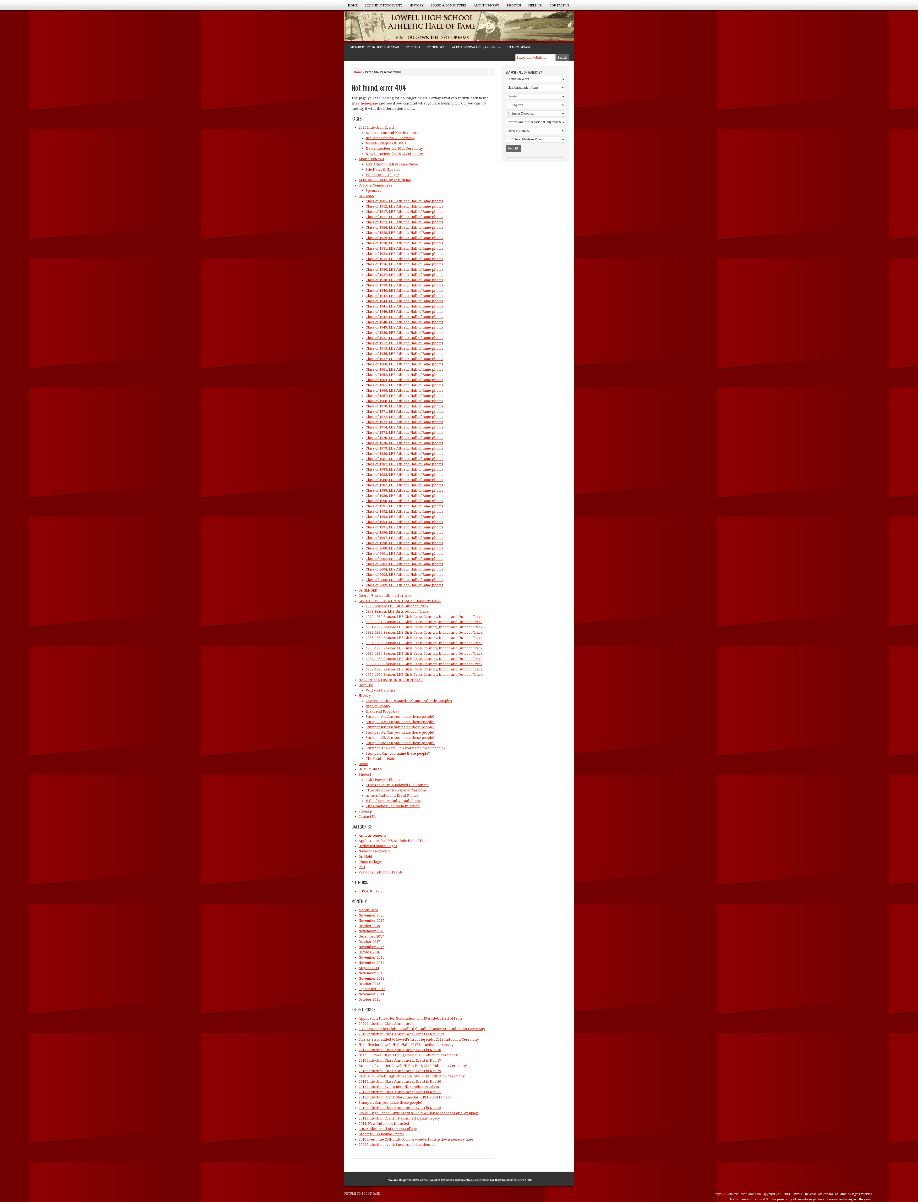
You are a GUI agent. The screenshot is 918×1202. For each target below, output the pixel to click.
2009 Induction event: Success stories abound (397, 1145)
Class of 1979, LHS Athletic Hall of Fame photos (404, 448)
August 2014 (369, 968)
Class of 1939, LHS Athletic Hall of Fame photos (404, 285)
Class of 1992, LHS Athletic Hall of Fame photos (404, 511)
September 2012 (372, 989)
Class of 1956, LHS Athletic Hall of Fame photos (404, 354)
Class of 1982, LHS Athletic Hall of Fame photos (404, 464)
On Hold (365, 856)
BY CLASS (413, 47)
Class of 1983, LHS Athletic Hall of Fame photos (404, 469)
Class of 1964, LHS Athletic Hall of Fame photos (404, 380)
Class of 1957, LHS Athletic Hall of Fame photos (404, 359)
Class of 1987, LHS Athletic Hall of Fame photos (404, 485)
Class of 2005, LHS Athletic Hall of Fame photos (404, 574)
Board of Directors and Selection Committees (458, 1180)
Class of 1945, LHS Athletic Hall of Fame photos (404, 306)
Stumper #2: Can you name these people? (400, 722)
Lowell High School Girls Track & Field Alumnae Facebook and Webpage (419, 1113)
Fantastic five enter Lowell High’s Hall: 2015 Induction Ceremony (413, 1066)
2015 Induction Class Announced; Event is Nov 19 (400, 1071)
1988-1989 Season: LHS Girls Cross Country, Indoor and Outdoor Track (424, 664)
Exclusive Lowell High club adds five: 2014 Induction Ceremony (412, 1076)
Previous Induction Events (381, 872)
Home (353, 5)
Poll (362, 867)
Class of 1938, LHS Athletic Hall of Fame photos (404, 280)
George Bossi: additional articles (385, 596)
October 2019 (369, 926)
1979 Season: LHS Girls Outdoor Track (397, 606)
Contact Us (559, 5)
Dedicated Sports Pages (378, 846)
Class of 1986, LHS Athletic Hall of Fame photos (404, 480)
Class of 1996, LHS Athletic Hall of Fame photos (404, 532)
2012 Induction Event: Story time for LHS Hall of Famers (405, 1097)
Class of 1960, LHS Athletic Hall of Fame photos (404, 364)
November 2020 (371, 915)
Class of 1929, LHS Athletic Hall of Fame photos (404, 238)
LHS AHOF (367, 891)
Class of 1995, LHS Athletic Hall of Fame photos (404, 527)
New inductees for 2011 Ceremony (394, 148)
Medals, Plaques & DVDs (386, 143)
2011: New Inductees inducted (384, 1123)
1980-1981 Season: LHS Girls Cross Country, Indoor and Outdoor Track (424, 622)
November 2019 (371, 920)
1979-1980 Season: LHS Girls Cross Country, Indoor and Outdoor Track (424, 617)
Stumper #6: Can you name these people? (400, 743)
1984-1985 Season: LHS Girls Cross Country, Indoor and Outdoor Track (424, 643)
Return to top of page (362, 1193)
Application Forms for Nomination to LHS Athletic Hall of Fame (411, 1018)
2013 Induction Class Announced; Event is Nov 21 (400, 1092)
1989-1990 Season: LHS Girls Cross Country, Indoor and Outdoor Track (424, 669)
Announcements (372, 835)
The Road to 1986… (381, 759)
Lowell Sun (764, 1199)
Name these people (374, 851)
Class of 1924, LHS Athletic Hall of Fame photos (404, 227)
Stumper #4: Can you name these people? (400, 732)
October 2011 (369, 999)
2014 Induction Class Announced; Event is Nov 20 (400, 1081)
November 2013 (371, 973)
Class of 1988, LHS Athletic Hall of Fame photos (404, 490)
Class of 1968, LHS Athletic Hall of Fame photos (404, 401)
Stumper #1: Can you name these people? (400, 717)
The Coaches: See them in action (393, 806)
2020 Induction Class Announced (386, 1024)
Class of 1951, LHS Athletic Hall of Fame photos (404, 338)
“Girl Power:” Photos (383, 780)
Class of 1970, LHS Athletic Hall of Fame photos (404, 406)
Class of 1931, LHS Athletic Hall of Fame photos (404, 248)
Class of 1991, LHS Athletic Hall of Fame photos (404, 506)
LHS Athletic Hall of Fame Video (392, 164)
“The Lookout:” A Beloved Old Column (397, 785)
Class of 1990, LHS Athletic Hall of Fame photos (404, 501)
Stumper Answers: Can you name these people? (405, 748)
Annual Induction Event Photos (392, 795)
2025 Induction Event (381, 7)
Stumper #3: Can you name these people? (400, 727)
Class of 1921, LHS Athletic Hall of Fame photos (404, 217)
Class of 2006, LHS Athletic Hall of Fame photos (404, 580)
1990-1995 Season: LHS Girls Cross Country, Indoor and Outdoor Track (424, 674)
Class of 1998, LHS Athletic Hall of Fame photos (404, 543)
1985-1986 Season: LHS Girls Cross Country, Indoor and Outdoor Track (424, 648)
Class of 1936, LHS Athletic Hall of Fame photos (404, 264)
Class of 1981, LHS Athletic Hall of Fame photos (404, 459)
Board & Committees (446, 7)
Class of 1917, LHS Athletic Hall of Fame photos (404, 212)
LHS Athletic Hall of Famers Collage (388, 1129)
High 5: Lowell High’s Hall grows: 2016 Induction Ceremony (408, 1055)
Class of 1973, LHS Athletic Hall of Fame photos (404, 422)
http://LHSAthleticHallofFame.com (738, 1194)
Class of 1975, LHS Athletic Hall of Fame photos (404, 432)
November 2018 (371, 931)
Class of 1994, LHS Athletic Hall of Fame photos (404, 522)
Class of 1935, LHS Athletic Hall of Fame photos (404, 259)
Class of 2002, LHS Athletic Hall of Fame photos (404, 559)
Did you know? (378, 706)
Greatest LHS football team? (381, 1134)
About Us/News (485, 7)
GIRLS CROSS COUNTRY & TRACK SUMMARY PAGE (400, 601)
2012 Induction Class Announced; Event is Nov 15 (400, 1108)
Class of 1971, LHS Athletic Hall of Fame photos (404, 411)
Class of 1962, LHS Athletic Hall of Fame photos (404, 375)
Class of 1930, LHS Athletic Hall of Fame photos (404, 243)
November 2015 (371, 957)
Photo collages (370, 862)
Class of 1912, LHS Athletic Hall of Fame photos (404, 206)
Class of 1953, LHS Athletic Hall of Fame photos (404, 348)
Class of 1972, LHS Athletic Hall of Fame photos (404, 417)
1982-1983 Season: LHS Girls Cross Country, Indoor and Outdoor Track (424, 632)
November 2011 (371, 994)
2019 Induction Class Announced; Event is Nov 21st (401, 1034)
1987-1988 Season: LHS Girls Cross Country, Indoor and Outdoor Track (424, 659)
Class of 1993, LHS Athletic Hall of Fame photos (404, 517)
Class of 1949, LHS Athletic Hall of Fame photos (404, 327)
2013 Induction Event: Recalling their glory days (399, 1087)
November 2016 (371, 947)
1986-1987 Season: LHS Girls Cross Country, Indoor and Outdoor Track (424, 653)
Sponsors (373, 190)
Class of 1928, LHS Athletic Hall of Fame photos (404, 233)
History (414, 7)
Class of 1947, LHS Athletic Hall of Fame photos (404, 317)
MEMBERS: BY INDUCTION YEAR (374, 47)
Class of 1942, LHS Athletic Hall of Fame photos (404, 296)
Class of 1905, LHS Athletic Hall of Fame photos (404, 201)
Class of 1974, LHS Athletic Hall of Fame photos (404, 427)
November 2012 (371, 978)
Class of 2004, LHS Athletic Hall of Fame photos (404, 569)
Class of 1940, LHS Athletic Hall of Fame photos (404, 290)
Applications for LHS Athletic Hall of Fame (393, 841)
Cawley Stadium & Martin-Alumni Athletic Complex (409, 701)
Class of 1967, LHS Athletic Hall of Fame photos (404, 396)
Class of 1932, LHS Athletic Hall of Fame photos (404, 254)
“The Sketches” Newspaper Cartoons (396, 790)
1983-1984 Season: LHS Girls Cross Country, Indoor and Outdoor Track (424, 638)
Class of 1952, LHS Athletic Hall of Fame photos (404, 343)
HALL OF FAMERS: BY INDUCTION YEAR (391, 680)
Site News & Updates (383, 169)
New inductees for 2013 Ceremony (394, 154)
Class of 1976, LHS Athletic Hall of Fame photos (404, 438)
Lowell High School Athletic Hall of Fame (392, 27)
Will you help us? (380, 690)
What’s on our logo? (382, 175)
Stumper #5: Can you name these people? (400, 738)
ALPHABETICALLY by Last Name (476, 47)
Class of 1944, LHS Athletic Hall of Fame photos (404, 301)
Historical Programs (382, 711)
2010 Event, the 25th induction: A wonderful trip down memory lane (416, 1139)
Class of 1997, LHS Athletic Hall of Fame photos (404, 538)
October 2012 (369, 984)
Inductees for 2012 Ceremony (390, 138)
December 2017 (371, 936)
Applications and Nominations (391, 133)
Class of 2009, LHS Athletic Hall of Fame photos (404, 585)
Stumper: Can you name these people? (398, 753)
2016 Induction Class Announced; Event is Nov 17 (400, 1060)
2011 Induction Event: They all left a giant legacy (399, 1118)
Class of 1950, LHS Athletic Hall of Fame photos (404, 333)
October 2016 (369, 952)
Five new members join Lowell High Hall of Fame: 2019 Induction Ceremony (422, 1029)
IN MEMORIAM (518, 47)
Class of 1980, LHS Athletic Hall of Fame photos (404, 454)
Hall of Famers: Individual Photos (393, 801)
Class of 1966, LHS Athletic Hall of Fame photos (404, 390)
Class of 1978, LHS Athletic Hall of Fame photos (404, 443)
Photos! (512, 7)
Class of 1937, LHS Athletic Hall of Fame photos (404, 275)
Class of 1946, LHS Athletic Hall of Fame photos (404, 311)
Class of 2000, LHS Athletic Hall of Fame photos (404, 548)
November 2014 (371, 963)
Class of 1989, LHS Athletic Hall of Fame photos (404, 496)
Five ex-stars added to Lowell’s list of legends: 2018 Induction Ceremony (419, 1039)
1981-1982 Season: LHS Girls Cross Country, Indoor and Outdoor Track (424, 627)
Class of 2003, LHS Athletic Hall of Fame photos (404, 564)
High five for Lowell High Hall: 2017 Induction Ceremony (406, 1045)
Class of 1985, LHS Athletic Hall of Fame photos (404, 475)
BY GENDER (436, 47)
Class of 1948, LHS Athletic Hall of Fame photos (404, 322)
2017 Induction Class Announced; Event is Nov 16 (400, 1050)
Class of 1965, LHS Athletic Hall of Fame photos (404, 385)
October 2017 (369, 942)
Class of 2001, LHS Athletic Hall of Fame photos (404, 553)
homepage (369, 103)
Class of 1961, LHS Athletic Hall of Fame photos (404, 369)
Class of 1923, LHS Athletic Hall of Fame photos (404, 222)
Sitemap (365, 811)
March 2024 (368, 910)
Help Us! (533, 7)
